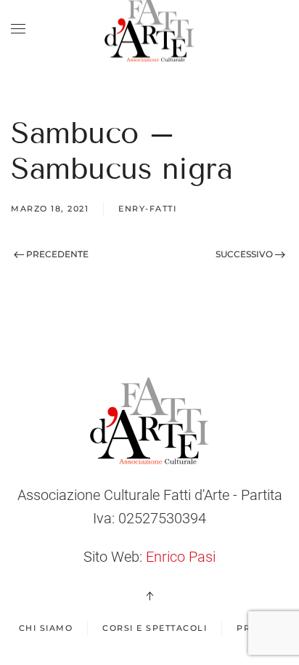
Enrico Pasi (181, 556)
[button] (18, 29)
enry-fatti (147, 208)
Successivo (245, 254)
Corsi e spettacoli (154, 628)
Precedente (56, 254)
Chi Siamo (46, 628)
